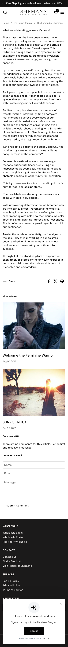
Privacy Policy (11, 585)
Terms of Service (13, 590)
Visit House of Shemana (17, 566)
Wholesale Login (13, 532)
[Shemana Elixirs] (33, 12)
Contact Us (10, 557)
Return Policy (11, 581)
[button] (5, 12)
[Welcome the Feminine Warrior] (34, 325)
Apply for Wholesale (15, 541)
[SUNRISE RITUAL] (34, 392)
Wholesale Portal (13, 537)
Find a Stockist (12, 561)
